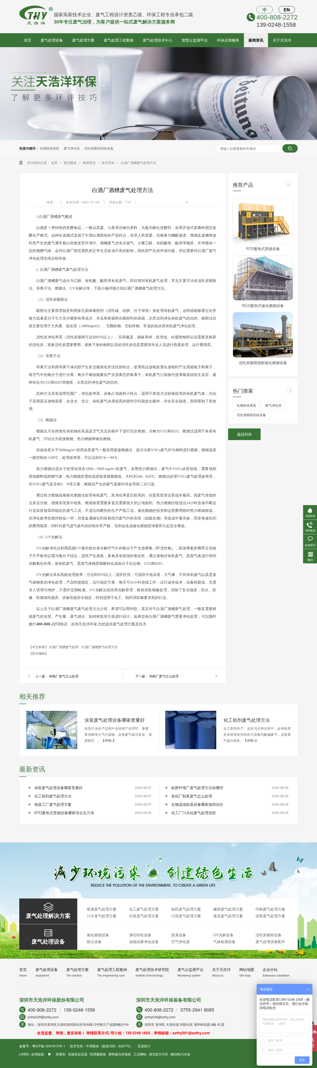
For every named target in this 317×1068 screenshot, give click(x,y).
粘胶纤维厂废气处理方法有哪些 (197, 787)
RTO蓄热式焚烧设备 (263, 248)
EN (287, 10)
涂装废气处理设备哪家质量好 (114, 719)
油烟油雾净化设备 (144, 941)
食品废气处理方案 (228, 915)
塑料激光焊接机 (119, 1054)
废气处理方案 (83, 40)
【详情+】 (108, 740)
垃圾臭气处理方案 (144, 915)
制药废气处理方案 (186, 909)
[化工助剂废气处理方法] (190, 730)
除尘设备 (94, 941)
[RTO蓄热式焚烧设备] (263, 220)
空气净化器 (180, 941)
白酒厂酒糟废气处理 (64, 646)
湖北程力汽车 (158, 1054)
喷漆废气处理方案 (101, 909)
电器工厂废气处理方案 (52, 804)
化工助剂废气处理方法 (246, 719)
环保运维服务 (228, 40)
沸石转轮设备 (140, 934)
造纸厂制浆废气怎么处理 (191, 796)
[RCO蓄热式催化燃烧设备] (263, 277)
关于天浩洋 (282, 40)
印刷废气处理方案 (270, 909)
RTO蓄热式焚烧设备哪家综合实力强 (64, 812)
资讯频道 (71, 162)
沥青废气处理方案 (270, 915)
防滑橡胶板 (98, 1054)
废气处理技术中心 (157, 40)
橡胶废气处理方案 (228, 909)
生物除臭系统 (49, 148)
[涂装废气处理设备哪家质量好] (51, 730)
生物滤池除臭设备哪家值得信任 (197, 804)
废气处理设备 (52, 40)
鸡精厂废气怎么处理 (163, 676)
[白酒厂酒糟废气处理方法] (36, 23)
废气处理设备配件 (270, 941)
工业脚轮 (139, 1054)
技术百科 (109, 162)
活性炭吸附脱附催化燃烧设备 (263, 362)
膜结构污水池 (180, 1054)
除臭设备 (178, 934)
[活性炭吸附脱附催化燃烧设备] (263, 334)
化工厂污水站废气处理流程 (193, 812)
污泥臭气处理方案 (186, 915)
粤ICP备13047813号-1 (48, 1046)
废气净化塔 (72, 148)
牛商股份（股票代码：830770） (109, 1046)
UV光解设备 (223, 934)
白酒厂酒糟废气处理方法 (138, 162)
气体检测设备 (224, 941)
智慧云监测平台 (195, 40)
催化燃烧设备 (98, 934)
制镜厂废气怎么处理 (63, 676)
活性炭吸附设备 (268, 934)
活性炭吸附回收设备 (98, 148)
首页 (27, 40)
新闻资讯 (256, 40)
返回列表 (244, 434)
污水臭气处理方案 (101, 915)
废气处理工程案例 (118, 40)
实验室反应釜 (77, 1054)
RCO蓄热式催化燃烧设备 (263, 305)
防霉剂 (61, 1054)
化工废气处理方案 (144, 909)
